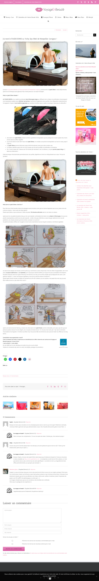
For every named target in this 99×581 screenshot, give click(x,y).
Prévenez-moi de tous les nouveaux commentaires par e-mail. (38, 541)
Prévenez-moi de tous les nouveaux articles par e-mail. (36, 544)
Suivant (65, 30)
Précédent (58, 30)
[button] (48, 21)
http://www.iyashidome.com (32, 459)
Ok (50, 578)
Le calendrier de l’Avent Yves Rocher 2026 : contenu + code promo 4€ (85, 207)
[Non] (97, 576)
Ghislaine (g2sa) (14, 469)
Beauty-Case (6, 376)
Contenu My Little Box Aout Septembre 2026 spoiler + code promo (85, 188)
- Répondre (28, 422)
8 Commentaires (14, 376)
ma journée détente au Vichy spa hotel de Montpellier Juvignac (23, 89)
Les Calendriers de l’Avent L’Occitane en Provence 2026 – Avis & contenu (85, 221)
